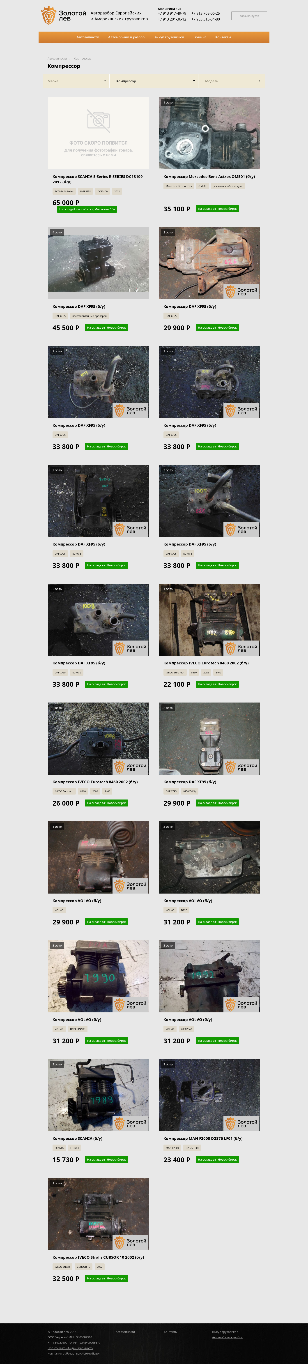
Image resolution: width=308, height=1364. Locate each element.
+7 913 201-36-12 (172, 19)
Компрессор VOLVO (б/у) (77, 900)
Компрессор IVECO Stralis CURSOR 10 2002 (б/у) (98, 1257)
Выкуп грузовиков (225, 1332)
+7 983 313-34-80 (205, 19)
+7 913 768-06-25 (205, 13)
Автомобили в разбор (227, 1337)
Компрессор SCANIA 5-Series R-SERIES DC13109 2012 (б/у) (98, 179)
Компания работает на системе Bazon (74, 1353)
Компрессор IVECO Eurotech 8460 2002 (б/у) (206, 663)
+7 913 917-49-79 (172, 13)
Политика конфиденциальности (70, 1348)
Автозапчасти (57, 58)
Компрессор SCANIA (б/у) (77, 1138)
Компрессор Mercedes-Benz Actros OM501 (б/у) (209, 176)
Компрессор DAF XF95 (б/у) (79, 306)
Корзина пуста (249, 16)
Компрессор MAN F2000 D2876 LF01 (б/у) (203, 1138)
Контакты (170, 1332)
